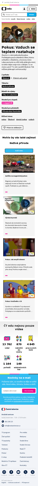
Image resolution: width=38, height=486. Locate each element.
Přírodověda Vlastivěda (12, 111)
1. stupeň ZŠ (7, 103)
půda (33, 19)
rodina (28, 19)
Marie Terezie (21, 19)
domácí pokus (21, 119)
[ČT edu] (7, 9)
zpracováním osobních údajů (23, 401)
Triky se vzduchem (10, 95)
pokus (4, 119)
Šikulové (6, 78)
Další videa (19, 151)
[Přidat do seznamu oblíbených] (32, 158)
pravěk (13, 19)
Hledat (31, 15)
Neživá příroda (8, 86)
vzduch (31, 119)
